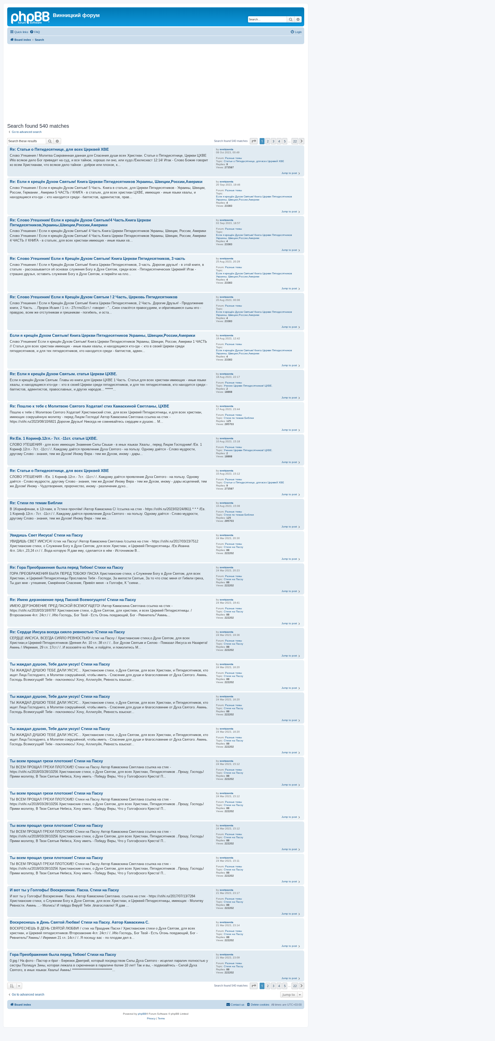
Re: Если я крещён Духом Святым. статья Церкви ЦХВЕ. (63, 374)
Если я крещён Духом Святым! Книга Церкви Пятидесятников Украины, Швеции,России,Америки (254, 198)
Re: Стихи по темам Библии (36, 503)
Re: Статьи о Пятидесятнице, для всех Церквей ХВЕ (59, 149)
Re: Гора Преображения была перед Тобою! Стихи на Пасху (66, 567)
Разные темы (233, 158)
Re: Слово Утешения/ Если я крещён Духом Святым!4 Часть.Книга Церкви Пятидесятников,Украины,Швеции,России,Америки (80, 222)
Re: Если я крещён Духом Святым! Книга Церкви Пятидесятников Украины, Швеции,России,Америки (106, 181)
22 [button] (295, 141)
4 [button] (279, 141)
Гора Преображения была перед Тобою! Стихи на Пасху (63, 954)
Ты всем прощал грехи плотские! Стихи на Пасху (56, 761)
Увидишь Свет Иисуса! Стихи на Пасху (46, 535)
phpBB (142, 1013)
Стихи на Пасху (233, 547)
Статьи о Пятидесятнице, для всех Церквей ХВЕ (254, 161)
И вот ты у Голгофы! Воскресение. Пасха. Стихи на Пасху (64, 890)
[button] (254, 141)
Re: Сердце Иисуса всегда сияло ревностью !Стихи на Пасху (67, 632)
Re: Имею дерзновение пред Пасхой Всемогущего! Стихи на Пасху (73, 599)
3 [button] (273, 141)
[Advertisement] (162, 83)
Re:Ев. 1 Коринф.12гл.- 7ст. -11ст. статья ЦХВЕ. (53, 438)
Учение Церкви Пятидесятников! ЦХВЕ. (248, 385)
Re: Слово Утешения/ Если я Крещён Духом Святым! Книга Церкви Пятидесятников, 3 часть (97, 258)
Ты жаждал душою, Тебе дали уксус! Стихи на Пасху (60, 664)
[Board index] (31, 17)
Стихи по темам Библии (239, 418)
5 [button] (285, 141)
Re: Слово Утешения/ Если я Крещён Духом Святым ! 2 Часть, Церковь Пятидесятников (93, 297)
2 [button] (268, 141)
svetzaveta (226, 149)
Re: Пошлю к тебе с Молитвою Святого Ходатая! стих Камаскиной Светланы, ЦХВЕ (89, 406)
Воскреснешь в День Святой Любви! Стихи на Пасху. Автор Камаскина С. (79, 922)
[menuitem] (35, 32)
